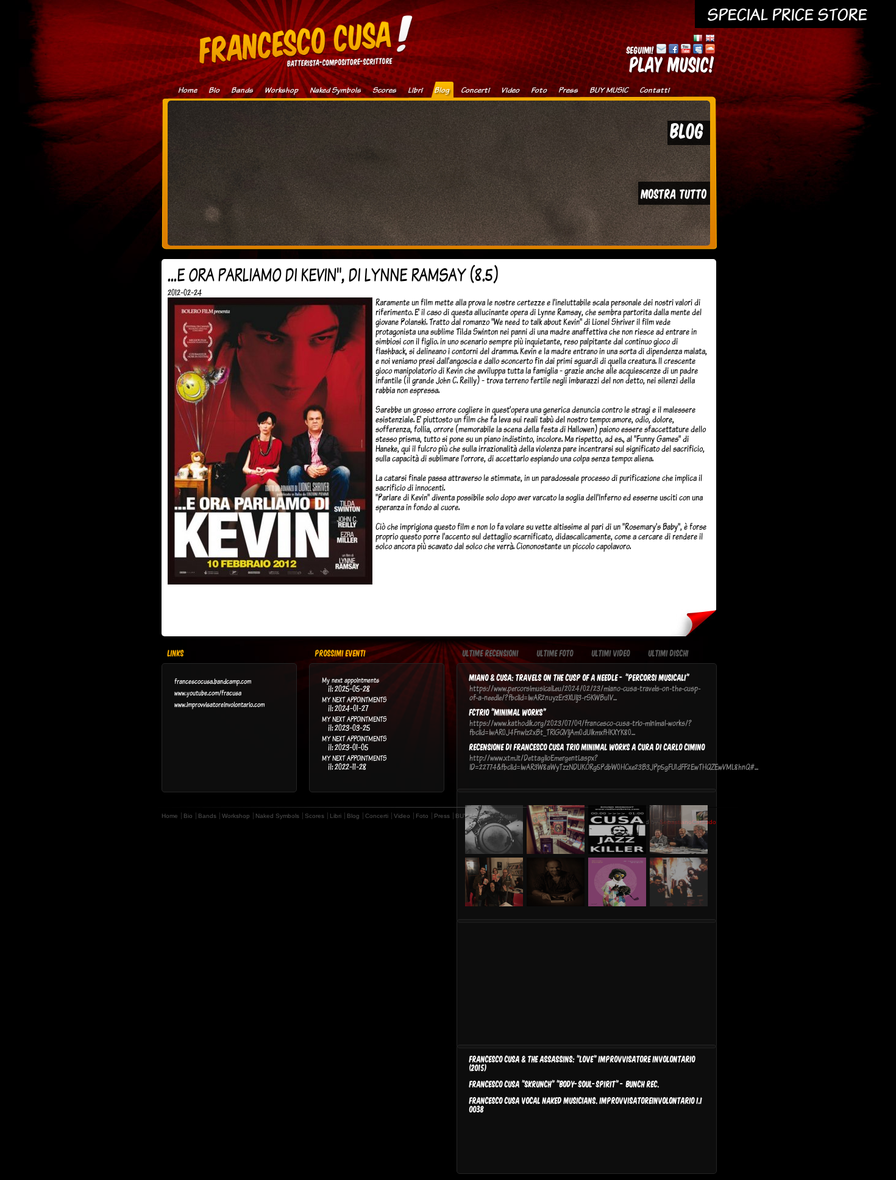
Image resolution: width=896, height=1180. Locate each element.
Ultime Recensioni (491, 654)
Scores (384, 90)
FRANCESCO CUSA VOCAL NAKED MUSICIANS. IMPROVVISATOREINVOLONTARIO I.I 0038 (585, 1104)
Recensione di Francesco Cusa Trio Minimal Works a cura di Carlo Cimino (587, 747)
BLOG (687, 130)
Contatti (654, 90)
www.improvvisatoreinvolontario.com (219, 704)
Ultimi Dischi (669, 654)
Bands (242, 90)
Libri (415, 90)
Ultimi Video (611, 654)
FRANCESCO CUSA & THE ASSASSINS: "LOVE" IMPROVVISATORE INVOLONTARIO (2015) (582, 1063)
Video (510, 90)
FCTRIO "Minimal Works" (507, 712)
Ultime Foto (555, 654)
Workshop (281, 90)
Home (187, 90)
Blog (441, 90)
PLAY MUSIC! (672, 63)
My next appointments (350, 680)
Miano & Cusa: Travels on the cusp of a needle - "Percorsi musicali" (579, 677)
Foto (539, 90)
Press (568, 90)
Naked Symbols (335, 90)
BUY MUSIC (608, 90)
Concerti (475, 90)
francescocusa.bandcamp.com (212, 681)
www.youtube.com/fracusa (207, 693)
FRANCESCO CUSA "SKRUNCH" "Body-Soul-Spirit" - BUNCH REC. (564, 1084)
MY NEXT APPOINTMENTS (354, 699)
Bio (213, 90)
